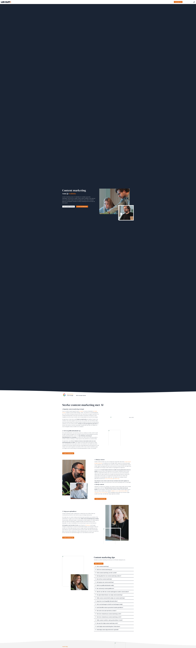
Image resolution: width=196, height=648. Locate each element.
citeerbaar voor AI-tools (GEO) (101, 492)
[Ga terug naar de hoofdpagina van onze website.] (6, 2)
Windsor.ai (88, 525)
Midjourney (116, 478)
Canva (106, 478)
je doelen (81, 411)
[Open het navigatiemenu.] (194, 2)
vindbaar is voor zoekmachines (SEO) (119, 491)
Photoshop (110, 478)
